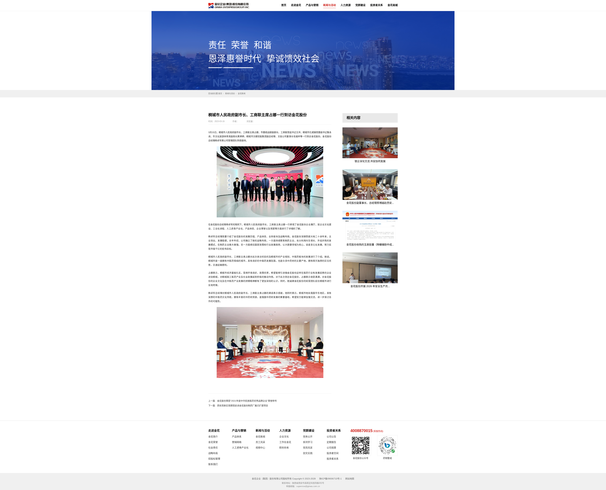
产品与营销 (312, 5)
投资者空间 (333, 453)
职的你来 (284, 447)
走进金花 (296, 5)
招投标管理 (214, 458)
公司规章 (331, 447)
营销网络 (236, 442)
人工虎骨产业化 (240, 447)
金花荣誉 (213, 442)
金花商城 (393, 5)
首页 (283, 5)
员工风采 (260, 442)
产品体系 (236, 436)
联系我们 (213, 464)
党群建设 (360, 5)
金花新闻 (241, 94)
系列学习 (307, 442)
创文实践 (307, 453)
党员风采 (307, 447)
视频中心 (260, 447)
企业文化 (284, 436)
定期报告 (331, 442)
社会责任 (213, 447)
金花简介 (213, 436)
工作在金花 (285, 442)
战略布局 (213, 453)
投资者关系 (376, 5)
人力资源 (346, 5)
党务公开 (307, 436)
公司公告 (331, 436)
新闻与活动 (329, 5)
